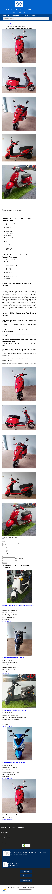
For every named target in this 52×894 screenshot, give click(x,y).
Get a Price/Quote (7, 621)
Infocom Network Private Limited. (25, 889)
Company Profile (16, 15)
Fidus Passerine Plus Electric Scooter (14, 762)
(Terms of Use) (32, 887)
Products (8, 23)
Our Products (26, 15)
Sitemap (4, 843)
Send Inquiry (27, 871)
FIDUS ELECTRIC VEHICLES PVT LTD (19, 11)
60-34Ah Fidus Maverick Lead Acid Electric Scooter (18, 605)
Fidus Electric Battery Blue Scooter (13, 657)
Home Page (6, 15)
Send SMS (27, 875)
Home (7, 22)
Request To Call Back (7, 819)
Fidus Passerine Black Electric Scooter (14, 710)
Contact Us (35, 15)
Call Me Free (27, 880)
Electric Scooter (10, 24)
